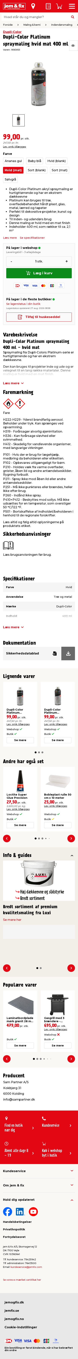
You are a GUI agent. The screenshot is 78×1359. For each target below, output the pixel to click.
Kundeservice (14, 1171)
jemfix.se (12, 1310)
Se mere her (12, 920)
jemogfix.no (14, 1319)
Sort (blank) (37, 170)
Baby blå (34, 161)
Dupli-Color (12, 32)
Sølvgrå (10, 179)
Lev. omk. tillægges (14, 146)
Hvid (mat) (13, 170)
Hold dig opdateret (18, 1200)
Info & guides (17, 855)
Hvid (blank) (56, 161)
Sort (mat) (59, 170)
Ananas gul (13, 161)
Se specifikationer (32, 237)
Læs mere (10, 237)
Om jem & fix (13, 1185)
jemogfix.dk (14, 1302)
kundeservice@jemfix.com (26, 1267)
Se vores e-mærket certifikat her (22, 1279)
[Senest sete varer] (73, 45)
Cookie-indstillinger (21, 1327)
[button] (36, 752)
